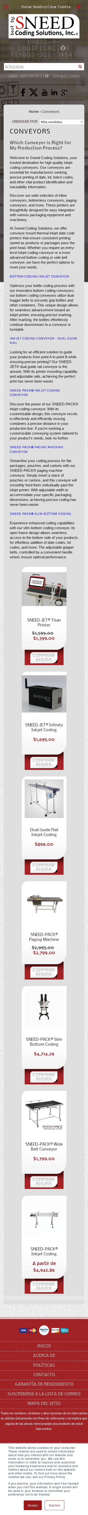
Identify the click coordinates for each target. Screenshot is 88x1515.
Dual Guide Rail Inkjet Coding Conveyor (44, 833)
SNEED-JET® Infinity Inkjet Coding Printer (44, 728)
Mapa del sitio (44, 1403)
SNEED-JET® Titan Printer (44, 623)
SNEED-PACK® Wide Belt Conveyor (44, 1147)
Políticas (44, 1365)
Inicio (44, 1346)
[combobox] (44, 66)
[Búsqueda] (80, 66)
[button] (6, 7)
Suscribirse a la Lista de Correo (44, 1394)
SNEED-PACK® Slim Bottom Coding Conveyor (44, 1042)
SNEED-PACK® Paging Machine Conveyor (44, 937)
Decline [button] (54, 1505)
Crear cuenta (58, 7)
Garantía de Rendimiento (44, 1384)
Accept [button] (33, 1505)
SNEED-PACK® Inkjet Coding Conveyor (44, 1252)
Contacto (44, 1375)
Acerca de (44, 1356)
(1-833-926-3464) (43, 55)
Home (34, 112)
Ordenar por (24, 122)
